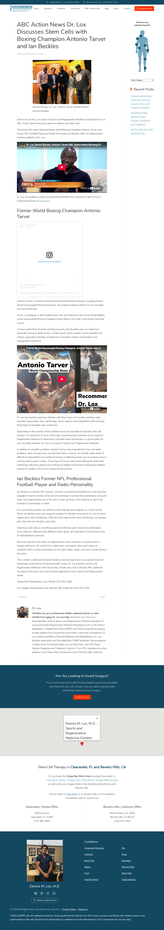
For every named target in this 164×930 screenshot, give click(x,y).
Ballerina (45, 201)
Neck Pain (127, 873)
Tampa (62, 780)
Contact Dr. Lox (82, 697)
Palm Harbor (87, 780)
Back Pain (89, 860)
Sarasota (113, 780)
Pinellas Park (73, 780)
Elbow (87, 867)
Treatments (75, 8)
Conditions (61, 8)
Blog (107, 8)
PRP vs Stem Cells (92, 8)
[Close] (97, 718)
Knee (124, 854)
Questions (48, 8)
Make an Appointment (46, 900)
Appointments (145, 8)
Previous (23, 597)
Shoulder (126, 860)
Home (36, 8)
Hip (123, 848)
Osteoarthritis (129, 879)
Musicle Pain (128, 867)
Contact (127, 8)
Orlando (99, 780)
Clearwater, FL (73, 794)
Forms (116, 8)
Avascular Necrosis (94, 848)
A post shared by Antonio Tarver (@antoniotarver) (38, 293)
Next (102, 597)
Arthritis (88, 854)
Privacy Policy (69, 909)
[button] (82, 744)
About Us (83, 909)
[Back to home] (21, 9)
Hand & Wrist (91, 879)
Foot (86, 873)
